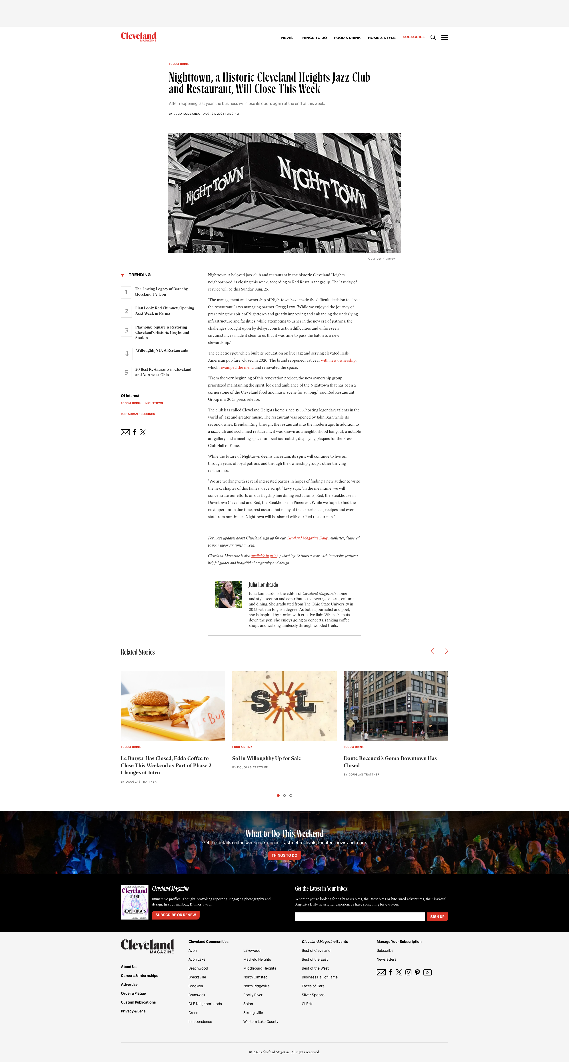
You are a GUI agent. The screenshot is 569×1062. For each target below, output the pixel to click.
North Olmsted (255, 977)
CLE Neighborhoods (205, 1004)
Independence (200, 1021)
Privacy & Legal (133, 1011)
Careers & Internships (139, 975)
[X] (399, 972)
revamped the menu (236, 367)
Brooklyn (195, 986)
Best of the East (315, 959)
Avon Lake (196, 959)
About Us (128, 966)
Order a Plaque (133, 993)
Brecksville (197, 977)
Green (193, 1012)
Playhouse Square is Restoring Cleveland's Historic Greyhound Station (162, 332)
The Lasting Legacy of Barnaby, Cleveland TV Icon (161, 292)
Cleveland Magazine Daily (308, 538)
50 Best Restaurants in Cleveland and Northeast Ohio (163, 372)
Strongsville (253, 1012)
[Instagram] (408, 972)
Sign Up (437, 916)
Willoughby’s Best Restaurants (162, 351)
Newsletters (386, 959)
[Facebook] (390, 972)
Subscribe (414, 37)
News (287, 38)
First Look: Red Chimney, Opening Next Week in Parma (164, 311)
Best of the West (315, 968)
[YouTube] (427, 972)
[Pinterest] (417, 972)
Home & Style (382, 38)
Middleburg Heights (259, 968)
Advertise (129, 984)
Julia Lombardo (187, 113)
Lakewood (251, 950)
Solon (248, 1004)
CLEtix (307, 1004)
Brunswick (196, 995)
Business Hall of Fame (320, 977)
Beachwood (198, 968)
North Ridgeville (256, 986)
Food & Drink (347, 38)
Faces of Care (313, 986)
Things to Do (313, 38)
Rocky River (252, 995)
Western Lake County (260, 1021)
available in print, (264, 555)
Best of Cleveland (316, 950)
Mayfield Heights (257, 959)
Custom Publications (138, 1002)
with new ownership (338, 360)
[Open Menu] (444, 38)
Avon (192, 950)
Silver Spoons (313, 995)
